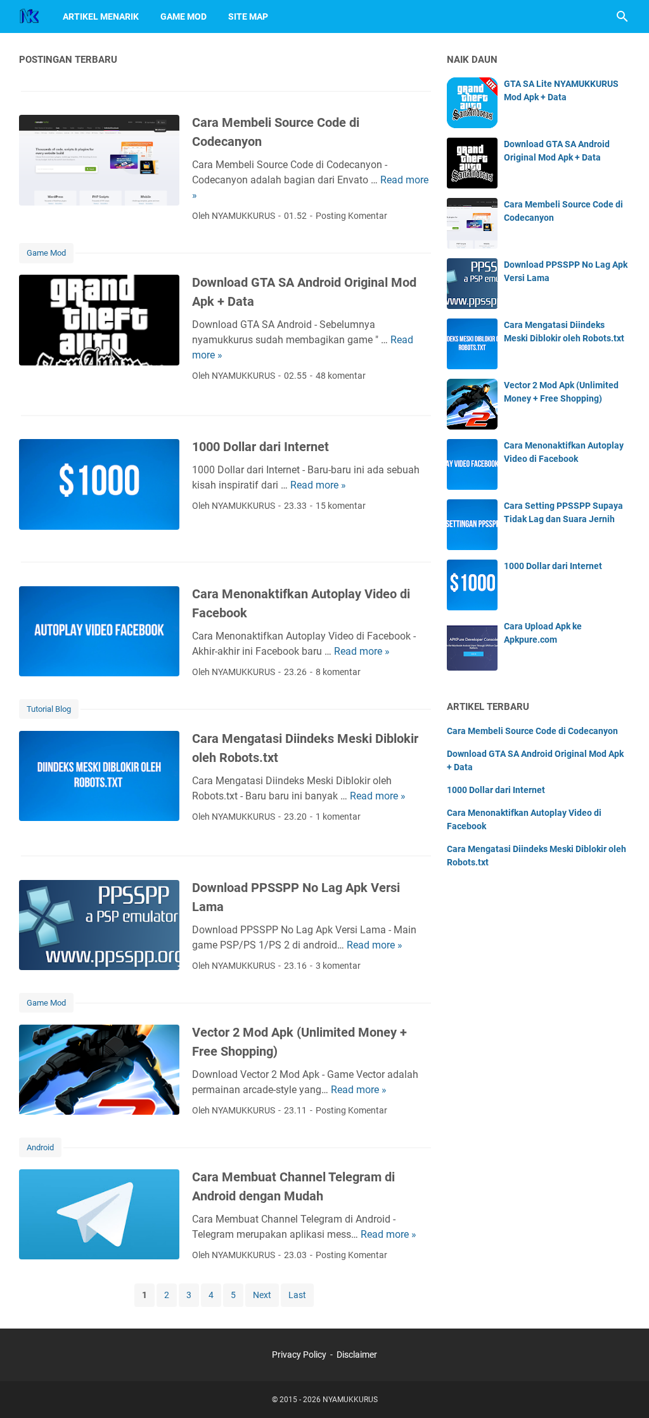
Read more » (318, 485)
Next (262, 1295)
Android (40, 1147)
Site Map (248, 16)
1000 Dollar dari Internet (260, 446)
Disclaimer (357, 1354)
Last (297, 1295)
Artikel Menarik (101, 16)
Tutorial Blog (49, 709)
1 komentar (338, 816)
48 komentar (341, 376)
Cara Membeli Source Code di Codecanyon (532, 731)
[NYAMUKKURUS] (29, 16)
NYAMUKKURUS (350, 1399)
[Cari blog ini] (622, 16)
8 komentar (338, 672)
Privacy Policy (299, 1354)
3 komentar (338, 966)
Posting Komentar (351, 216)
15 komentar (341, 506)
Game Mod (183, 16)
